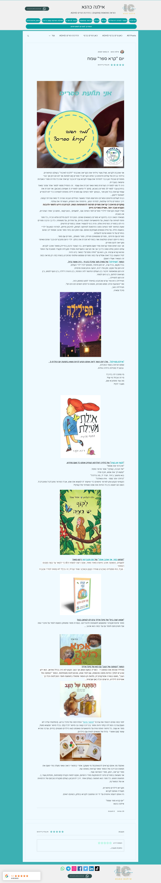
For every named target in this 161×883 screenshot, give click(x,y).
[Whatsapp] (62, 868)
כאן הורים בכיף (91, 35)
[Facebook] (80, 868)
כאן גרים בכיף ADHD (112, 35)
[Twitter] (85, 868)
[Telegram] (68, 868)
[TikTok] (97, 868)
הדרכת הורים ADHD (69, 35)
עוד (53, 35)
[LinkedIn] (91, 868)
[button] (28, 36)
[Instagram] (74, 868)
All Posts (131, 35)
